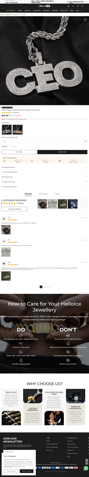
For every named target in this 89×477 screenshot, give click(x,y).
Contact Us (70, 450)
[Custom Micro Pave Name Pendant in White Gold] (7, 130)
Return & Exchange (52, 447)
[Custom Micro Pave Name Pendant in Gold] (17, 129)
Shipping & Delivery (52, 444)
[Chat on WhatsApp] (86, 468)
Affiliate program (72, 453)
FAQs (48, 441)
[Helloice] (44, 6)
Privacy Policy (71, 444)
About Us (70, 441)
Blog (68, 456)
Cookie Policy (8, 466)
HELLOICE (54, 471)
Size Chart (49, 450)
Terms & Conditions (72, 447)
